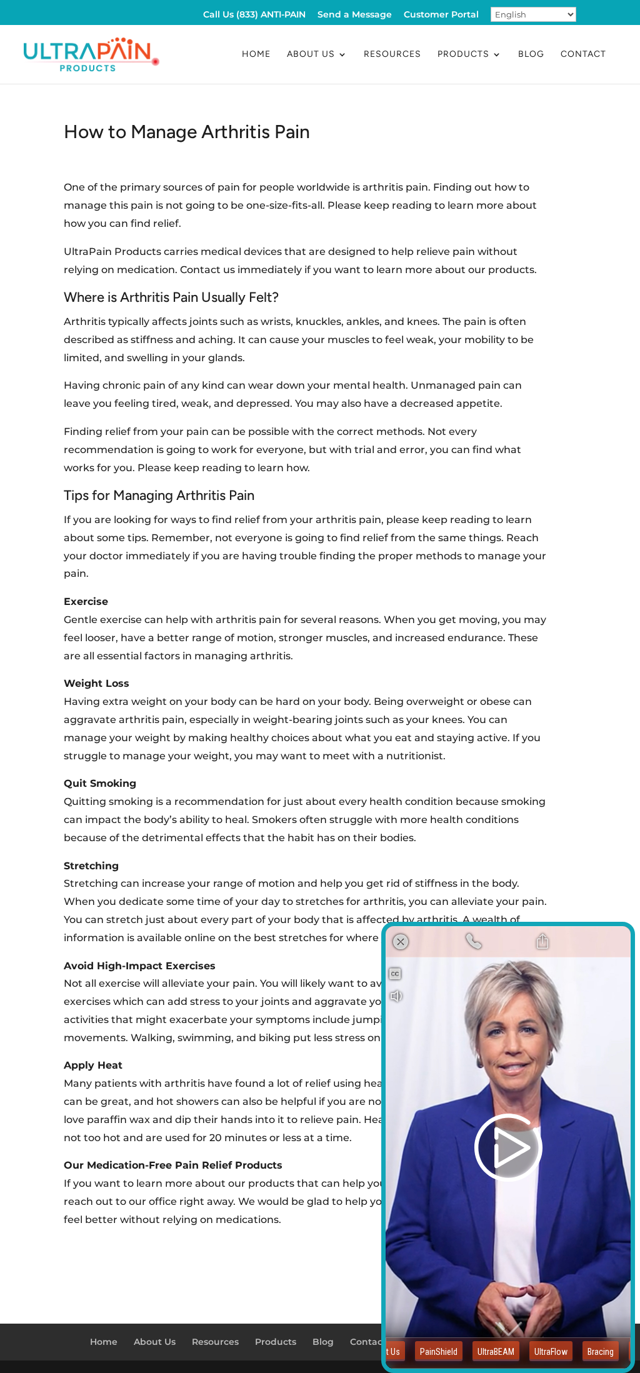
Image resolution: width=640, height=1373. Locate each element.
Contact (583, 54)
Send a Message (355, 15)
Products (463, 54)
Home (256, 54)
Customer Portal (441, 15)
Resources (392, 54)
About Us (311, 54)
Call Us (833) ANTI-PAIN (254, 15)
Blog (531, 54)
